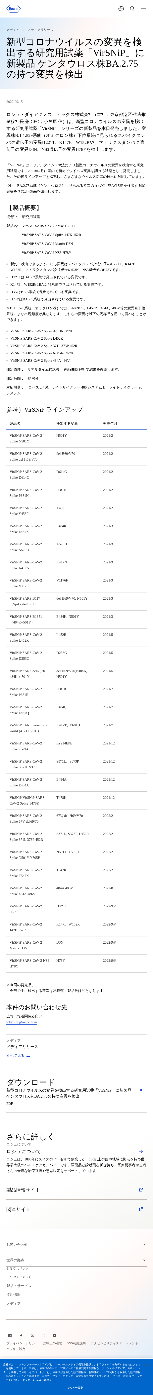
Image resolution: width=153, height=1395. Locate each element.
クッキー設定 (75, 1387)
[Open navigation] (143, 9)
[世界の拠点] (121, 9)
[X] (32, 1335)
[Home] (13, 9)
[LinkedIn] (10, 1335)
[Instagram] (44, 1335)
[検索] (132, 9)
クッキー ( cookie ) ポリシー (38, 1379)
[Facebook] (21, 1335)
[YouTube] (55, 1335)
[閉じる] (146, 1365)
